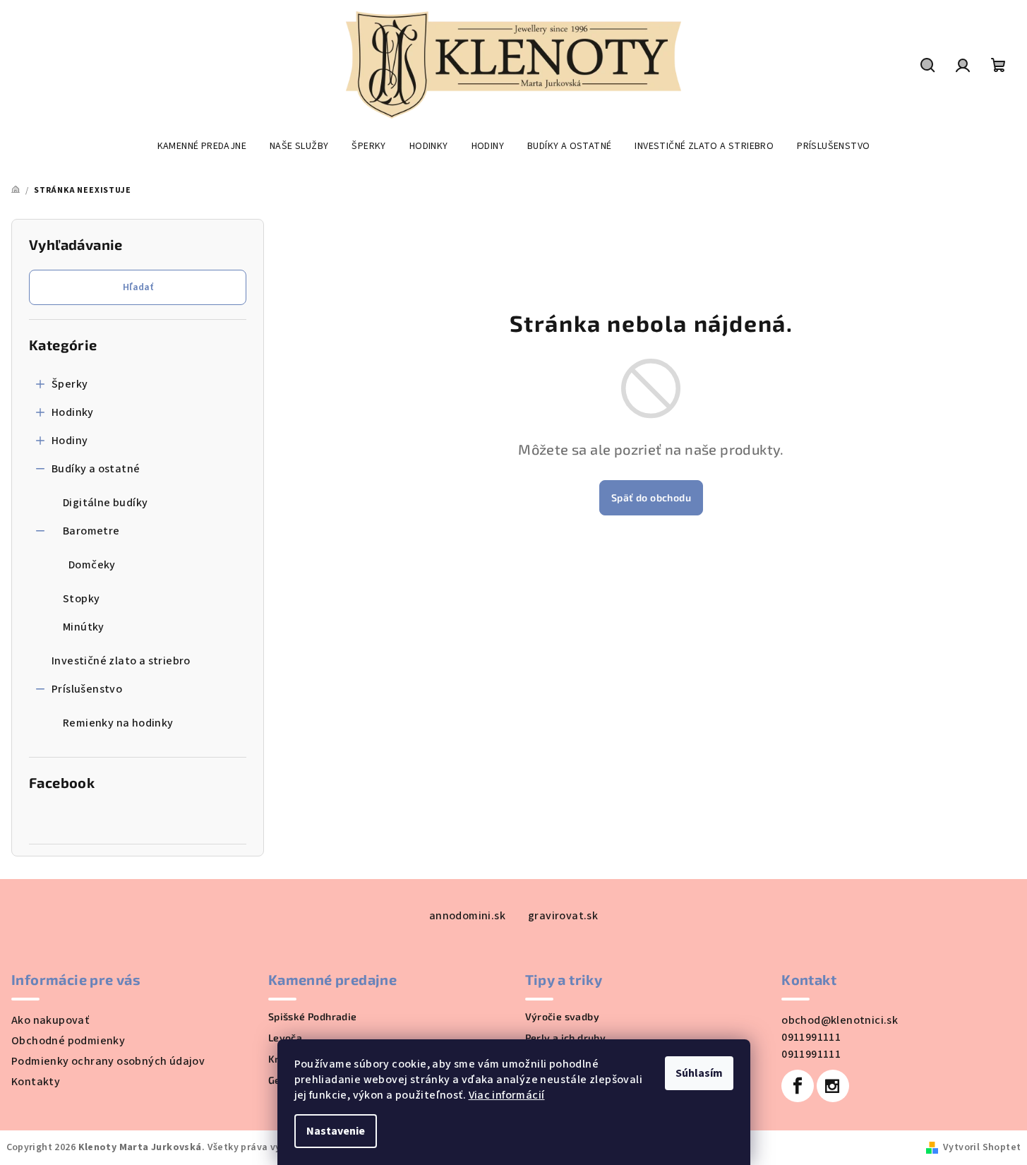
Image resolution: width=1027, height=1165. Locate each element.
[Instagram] (833, 1086)
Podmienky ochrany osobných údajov (108, 1061)
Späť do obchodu (651, 497)
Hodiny (70, 440)
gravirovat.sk (563, 916)
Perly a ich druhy (565, 1038)
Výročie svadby (562, 1017)
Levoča (285, 1038)
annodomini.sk (467, 916)
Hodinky (73, 412)
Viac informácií (507, 1095)
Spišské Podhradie (312, 1017)
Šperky (70, 384)
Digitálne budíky (105, 502)
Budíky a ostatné (96, 469)
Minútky (83, 627)
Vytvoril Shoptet (982, 1147)
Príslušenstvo (87, 689)
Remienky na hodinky (118, 723)
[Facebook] (797, 1086)
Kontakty (35, 1081)
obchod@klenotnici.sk (839, 1020)
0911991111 (811, 1037)
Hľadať (138, 287)
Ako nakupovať (50, 1020)
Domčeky (92, 565)
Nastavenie (335, 1131)
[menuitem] (202, 146)
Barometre (91, 531)
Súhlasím (699, 1073)
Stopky (81, 599)
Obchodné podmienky (68, 1040)
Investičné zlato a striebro (121, 661)
